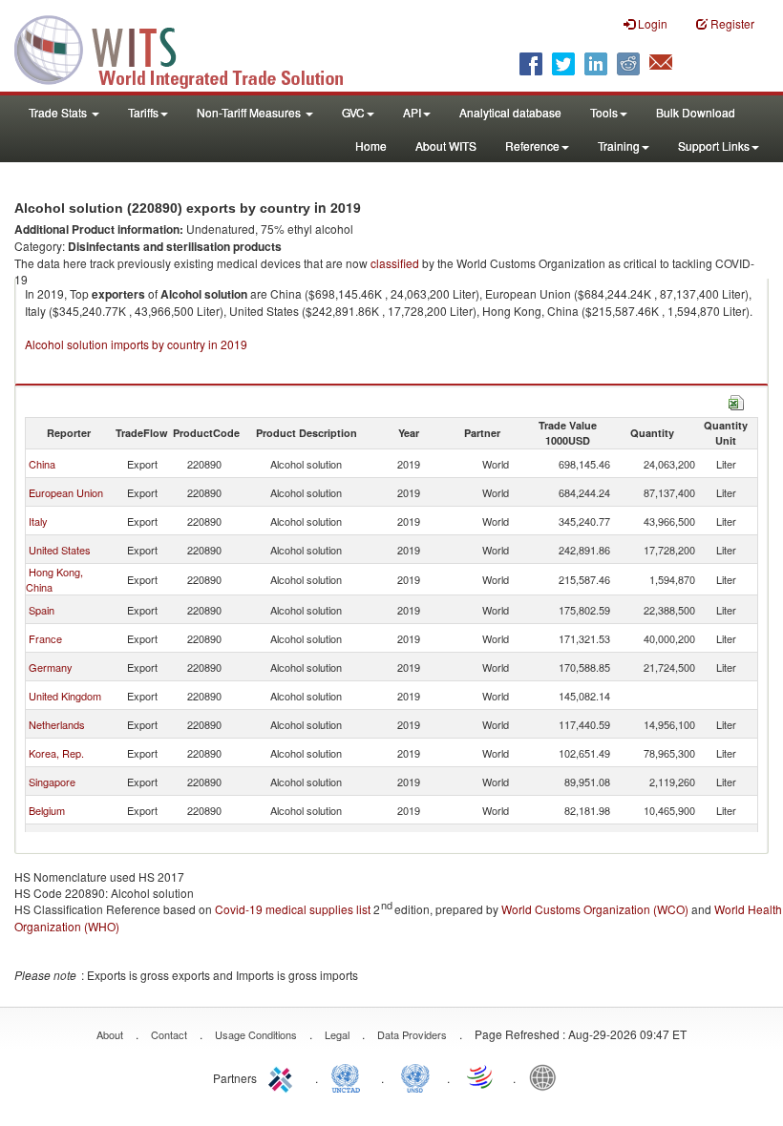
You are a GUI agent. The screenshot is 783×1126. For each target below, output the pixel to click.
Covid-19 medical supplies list (292, 909)
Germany (51, 667)
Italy (38, 521)
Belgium (47, 810)
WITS (191, 47)
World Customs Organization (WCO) (594, 909)
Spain (41, 609)
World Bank (547, 1076)
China (42, 463)
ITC (284, 1076)
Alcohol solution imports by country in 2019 (136, 344)
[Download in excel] (736, 400)
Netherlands (57, 724)
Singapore (52, 781)
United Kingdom (65, 695)
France (45, 638)
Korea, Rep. (56, 753)
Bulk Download (695, 112)
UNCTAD (349, 1076)
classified (394, 263)
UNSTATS (415, 1076)
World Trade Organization (481, 1076)
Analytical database (510, 112)
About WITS (445, 145)
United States (60, 549)
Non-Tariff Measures (250, 112)
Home (371, 145)
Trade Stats (59, 112)
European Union (66, 492)
